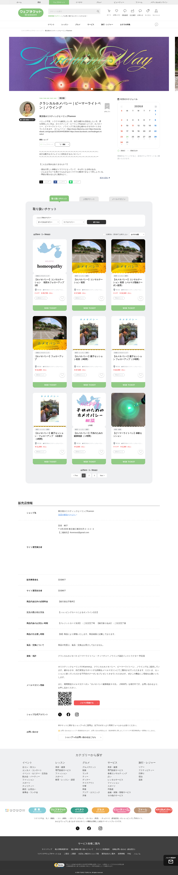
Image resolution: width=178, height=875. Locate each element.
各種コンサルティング (117, 773)
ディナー (86, 780)
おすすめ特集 (125, 24)
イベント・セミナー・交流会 (35, 773)
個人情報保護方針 (61, 849)
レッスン (60, 762)
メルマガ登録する (87, 703)
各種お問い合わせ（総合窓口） (124, 849)
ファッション (28, 780)
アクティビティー (146, 770)
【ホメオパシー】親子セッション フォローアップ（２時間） (127, 357)
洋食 (84, 795)
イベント (27, 762)
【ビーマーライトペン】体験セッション (127, 434)
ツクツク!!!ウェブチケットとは (49, 854)
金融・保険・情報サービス (119, 792)
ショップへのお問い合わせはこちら (80, 737)
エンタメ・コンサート (32, 770)
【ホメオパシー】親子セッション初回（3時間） (88, 357)
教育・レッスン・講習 (65, 780)
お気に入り (107, 111)
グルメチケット (89, 767)
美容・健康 (60, 767)
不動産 (110, 789)
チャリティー (28, 786)
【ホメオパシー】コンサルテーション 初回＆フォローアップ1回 (49, 282)
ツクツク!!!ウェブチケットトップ (32, 30)
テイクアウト (88, 783)
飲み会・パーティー (31, 777)
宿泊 (141, 777)
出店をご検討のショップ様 (88, 854)
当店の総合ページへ (27, 120)
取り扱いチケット (59, 199)
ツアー (141, 767)
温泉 (141, 780)
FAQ (129, 854)
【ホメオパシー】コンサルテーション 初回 (88, 281)
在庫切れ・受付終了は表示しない (117, 234)
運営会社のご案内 (108, 854)
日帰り (141, 773)
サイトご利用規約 (103, 849)
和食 (84, 789)
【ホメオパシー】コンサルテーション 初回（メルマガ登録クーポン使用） (128, 282)
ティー (85, 777)
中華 (84, 786)
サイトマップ (47, 849)
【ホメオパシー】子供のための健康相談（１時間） (88, 434)
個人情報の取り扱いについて (82, 849)
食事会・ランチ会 (30, 792)
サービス (112, 762)
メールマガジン (119, 199)
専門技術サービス (63, 770)
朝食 (84, 770)
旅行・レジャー (147, 762)
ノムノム (137, 854)
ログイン (58, 16)
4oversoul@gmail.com (79, 532)
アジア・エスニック (91, 792)
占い (110, 777)
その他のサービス (115, 795)
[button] (155, 106)
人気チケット (89, 199)
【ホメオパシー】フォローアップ (49, 357)
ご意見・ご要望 (70, 854)
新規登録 (51, 16)
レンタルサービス (115, 780)
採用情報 (121, 854)
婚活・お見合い (29, 789)
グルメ (86, 762)
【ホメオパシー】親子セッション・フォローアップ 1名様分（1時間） (49, 436)
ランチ (85, 773)
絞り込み (96, 222)
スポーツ (26, 783)
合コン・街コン (29, 767)
